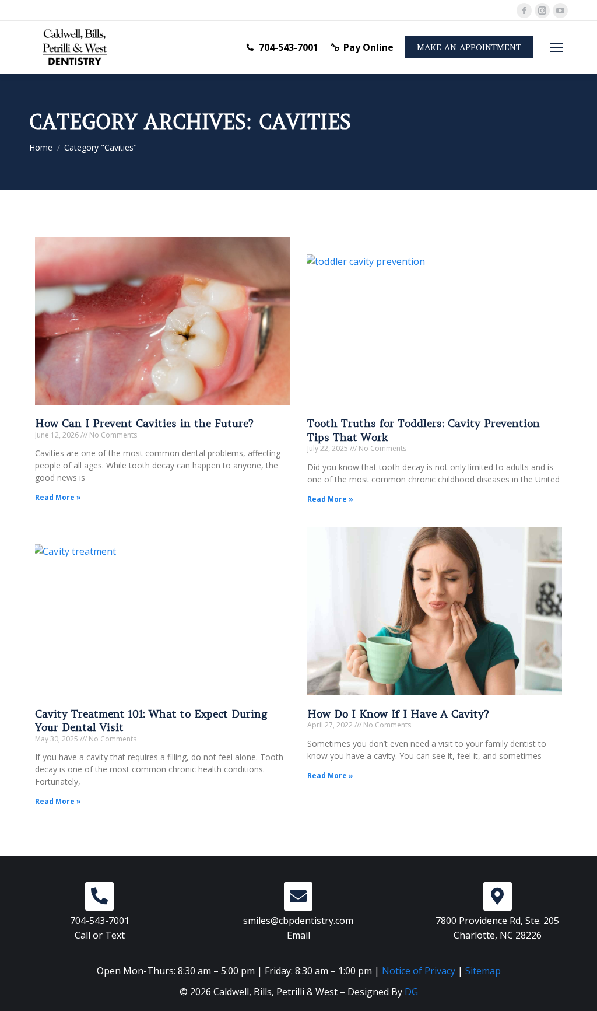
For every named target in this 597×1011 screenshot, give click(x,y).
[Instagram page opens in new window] (542, 10)
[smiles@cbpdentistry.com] (298, 896)
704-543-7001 (288, 47)
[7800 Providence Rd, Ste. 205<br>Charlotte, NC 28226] (497, 896)
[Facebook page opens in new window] (524, 10)
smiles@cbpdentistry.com (298, 920)
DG (411, 991)
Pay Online (368, 47)
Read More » (58, 497)
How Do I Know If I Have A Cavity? (398, 713)
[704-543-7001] (99, 896)
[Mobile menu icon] (556, 47)
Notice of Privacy (418, 970)
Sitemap (483, 970)
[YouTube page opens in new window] (560, 10)
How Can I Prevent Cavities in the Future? (144, 423)
